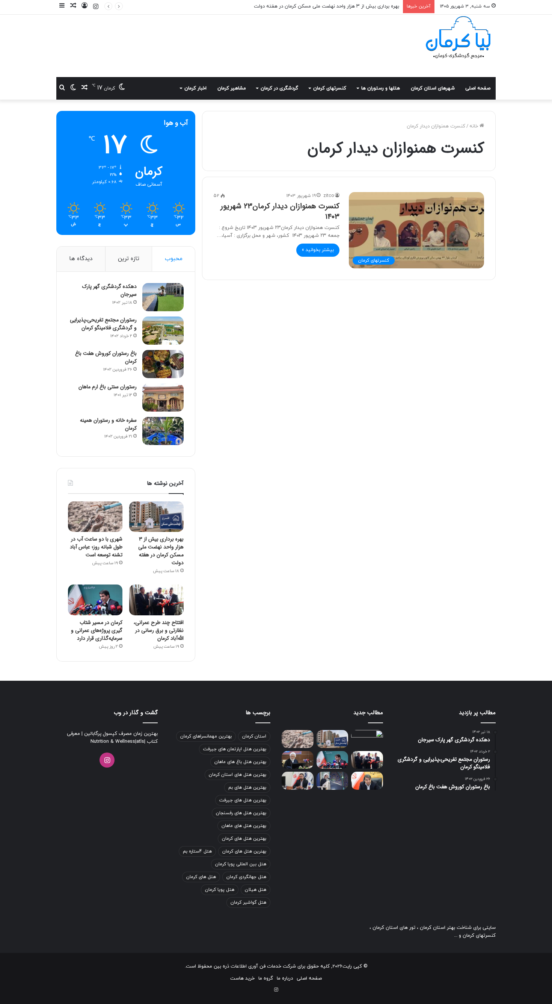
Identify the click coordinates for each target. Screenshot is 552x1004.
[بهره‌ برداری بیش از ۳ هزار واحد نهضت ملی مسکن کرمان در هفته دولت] (156, 516)
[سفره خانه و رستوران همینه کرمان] (163, 431)
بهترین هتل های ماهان (244, 826)
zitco (328, 196)
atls (140, 741)
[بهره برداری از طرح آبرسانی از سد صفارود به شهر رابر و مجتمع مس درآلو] (367, 739)
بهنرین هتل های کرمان (244, 851)
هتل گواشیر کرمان (248, 903)
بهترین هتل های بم (247, 787)
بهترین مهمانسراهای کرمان (206, 736)
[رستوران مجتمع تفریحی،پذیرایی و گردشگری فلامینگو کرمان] (163, 330)
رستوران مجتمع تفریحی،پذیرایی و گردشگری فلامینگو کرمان (103, 324)
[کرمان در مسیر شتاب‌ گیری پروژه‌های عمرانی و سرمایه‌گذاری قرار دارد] (95, 600)
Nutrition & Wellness (112, 741)
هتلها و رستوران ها (380, 88)
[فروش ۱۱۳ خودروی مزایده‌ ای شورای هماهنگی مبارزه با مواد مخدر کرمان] (298, 760)
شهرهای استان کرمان (433, 88)
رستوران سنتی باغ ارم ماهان (107, 387)
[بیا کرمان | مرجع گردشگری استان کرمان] (458, 38)
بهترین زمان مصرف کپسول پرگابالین (120, 733)
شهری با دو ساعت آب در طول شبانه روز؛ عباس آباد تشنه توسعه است (96, 547)
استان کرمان (254, 736)
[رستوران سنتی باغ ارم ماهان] (163, 397)
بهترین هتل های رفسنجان (241, 813)
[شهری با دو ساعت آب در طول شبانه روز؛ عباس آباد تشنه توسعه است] (95, 516)
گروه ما (265, 978)
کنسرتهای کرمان (329, 88)
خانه (474, 126)
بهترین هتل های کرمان (244, 839)
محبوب (173, 259)
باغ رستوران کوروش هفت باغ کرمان (106, 357)
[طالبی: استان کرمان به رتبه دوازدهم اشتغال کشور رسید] (367, 781)
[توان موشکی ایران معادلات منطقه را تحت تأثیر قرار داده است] (332, 781)
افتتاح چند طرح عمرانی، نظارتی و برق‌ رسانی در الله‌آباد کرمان (159, 630)
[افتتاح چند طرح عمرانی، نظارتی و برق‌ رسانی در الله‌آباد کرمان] (156, 600)
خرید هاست (242, 978)
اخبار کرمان (195, 88)
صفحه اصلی (477, 88)
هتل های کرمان (201, 877)
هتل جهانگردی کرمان (246, 877)
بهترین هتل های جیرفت (242, 800)
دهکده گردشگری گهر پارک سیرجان (109, 290)
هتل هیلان (255, 890)
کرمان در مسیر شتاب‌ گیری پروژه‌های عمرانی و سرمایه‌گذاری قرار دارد (96, 630)
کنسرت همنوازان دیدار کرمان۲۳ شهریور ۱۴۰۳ (279, 211)
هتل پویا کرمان (219, 890)
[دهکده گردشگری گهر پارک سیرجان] (163, 297)
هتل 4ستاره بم (197, 851)
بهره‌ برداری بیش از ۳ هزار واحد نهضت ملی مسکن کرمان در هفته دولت (161, 551)
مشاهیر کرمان (231, 88)
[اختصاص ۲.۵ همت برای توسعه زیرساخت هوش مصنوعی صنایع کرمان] (298, 781)
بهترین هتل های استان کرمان (237, 775)
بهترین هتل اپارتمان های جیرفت (234, 749)
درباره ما (285, 978)
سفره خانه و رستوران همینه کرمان (108, 424)
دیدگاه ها (80, 259)
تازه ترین (128, 259)
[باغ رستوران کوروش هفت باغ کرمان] (163, 364)
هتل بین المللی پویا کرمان (240, 864)
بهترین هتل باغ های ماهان (240, 762)
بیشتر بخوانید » (318, 250)
